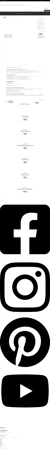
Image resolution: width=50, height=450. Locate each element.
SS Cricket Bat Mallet (25, 159)
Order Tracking (1, 420)
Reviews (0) (19, 67)
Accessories (40, 37)
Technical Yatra (6, 433)
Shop (0, 415)
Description (7, 67)
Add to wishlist (41, 35)
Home (15, 13)
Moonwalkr (20, 13)
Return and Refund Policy (2, 425)
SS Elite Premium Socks (25, 174)
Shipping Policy (1, 426)
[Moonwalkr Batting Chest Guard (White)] (25, 178)
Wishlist (1, 421)
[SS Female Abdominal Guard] (25, 120)
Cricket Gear (43, 36)
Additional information (14, 67)
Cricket (42, 37)
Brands (17, 13)
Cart (0, 418)
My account (1, 419)
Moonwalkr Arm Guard (24, 13)
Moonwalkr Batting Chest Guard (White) (25, 189)
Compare (39, 35)
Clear (44, 100)
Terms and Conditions (2, 424)
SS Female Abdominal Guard (25, 131)
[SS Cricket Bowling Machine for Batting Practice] (25, 134)
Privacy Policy (1, 423)
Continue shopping (47, 10)
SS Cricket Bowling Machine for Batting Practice (25, 145)
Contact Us (1, 416)
